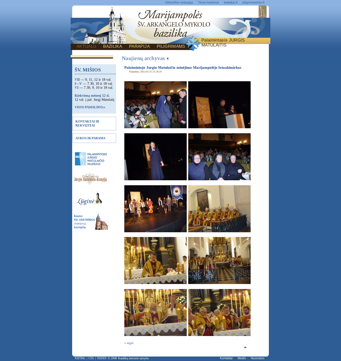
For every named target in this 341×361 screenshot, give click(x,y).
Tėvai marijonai (208, 2)
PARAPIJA (139, 46)
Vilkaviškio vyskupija (179, 2)
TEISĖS (102, 358)
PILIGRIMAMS (171, 46)
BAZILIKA (112, 46)
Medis (242, 358)
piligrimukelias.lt (253, 2)
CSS (91, 358)
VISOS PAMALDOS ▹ (90, 107)
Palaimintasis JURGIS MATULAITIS (223, 43)
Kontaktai (226, 358)
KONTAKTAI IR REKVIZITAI (87, 123)
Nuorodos (257, 358)
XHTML (80, 358)
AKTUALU (86, 46)
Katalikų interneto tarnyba (133, 358)
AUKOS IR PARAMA (90, 138)
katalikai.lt (230, 2)
